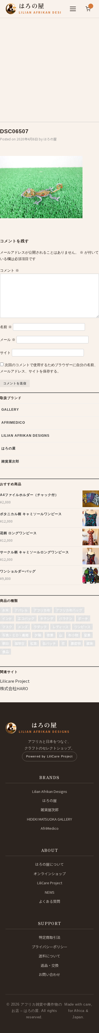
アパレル (21, 610)
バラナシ (65, 618)
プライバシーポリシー (49, 946)
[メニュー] (73, 9)
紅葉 (33, 643)
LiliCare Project (49, 882)
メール (7, 340)
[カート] (88, 8)
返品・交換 (50, 965)
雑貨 (89, 643)
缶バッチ (49, 643)
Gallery (10, 410)
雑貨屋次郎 (10, 461)
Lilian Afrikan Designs (25, 436)
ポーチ (83, 618)
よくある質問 (49, 901)
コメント (9, 270)
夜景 (50, 635)
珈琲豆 (19, 643)
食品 (5, 651)
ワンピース (82, 626)
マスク (7, 626)
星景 (87, 635)
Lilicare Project (15, 681)
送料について (49, 956)
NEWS (49, 892)
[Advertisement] (49, 68)
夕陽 (37, 635)
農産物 (76, 643)
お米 (5, 610)
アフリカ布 (42, 610)
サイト (5, 353)
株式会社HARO (14, 688)
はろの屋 (50, 139)
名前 (6, 327)
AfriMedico (13, 423)
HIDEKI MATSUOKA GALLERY (49, 819)
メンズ (23, 626)
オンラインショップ (50, 873)
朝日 (5, 643)
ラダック (40, 626)
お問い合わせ (49, 974)
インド (7, 618)
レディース (60, 626)
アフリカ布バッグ (69, 610)
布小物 (73, 635)
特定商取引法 (49, 937)
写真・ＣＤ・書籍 (15, 635)
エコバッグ (26, 618)
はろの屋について (49, 864)
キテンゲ (46, 618)
